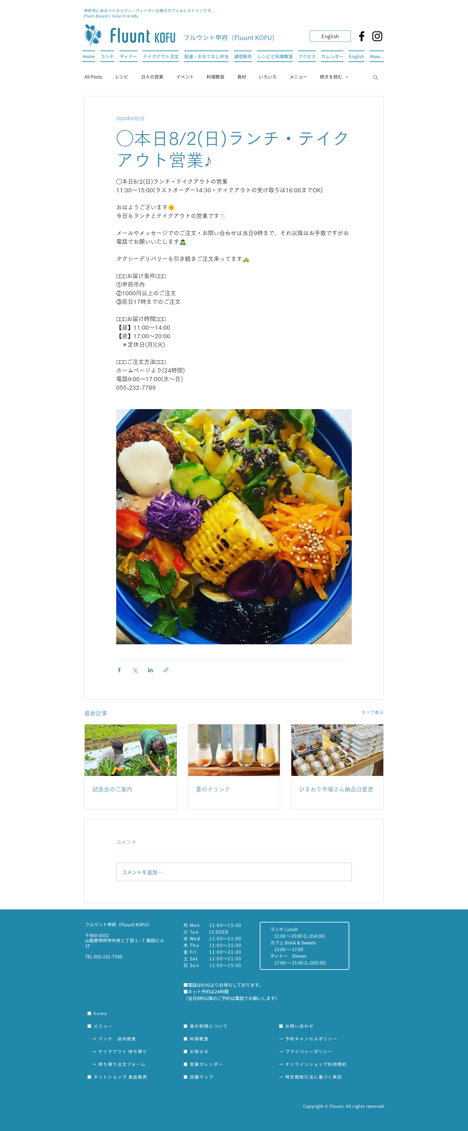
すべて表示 (372, 712)
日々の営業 (152, 76)
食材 (241, 76)
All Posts (93, 76)
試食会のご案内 (112, 789)
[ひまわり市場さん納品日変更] (337, 750)
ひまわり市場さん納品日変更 (336, 789)
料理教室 (215, 76)
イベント (185, 76)
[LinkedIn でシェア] (150, 670)
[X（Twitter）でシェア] (135, 670)
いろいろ (268, 76)
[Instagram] (377, 36)
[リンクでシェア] (166, 670)
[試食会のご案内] (131, 750)
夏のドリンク (213, 789)
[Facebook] (361, 36)
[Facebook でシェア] (119, 670)
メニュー (298, 76)
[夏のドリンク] (234, 750)
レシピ (121, 76)
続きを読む (331, 76)
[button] (375, 76)
